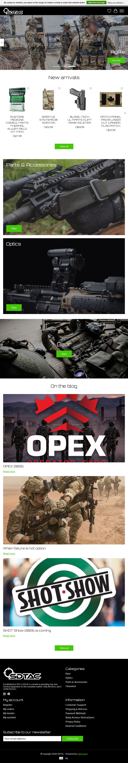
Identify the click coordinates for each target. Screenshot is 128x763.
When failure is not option (24, 548)
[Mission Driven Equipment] (13, 11)
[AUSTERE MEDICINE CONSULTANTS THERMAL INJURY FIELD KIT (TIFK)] (17, 99)
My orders (8, 709)
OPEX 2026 (13, 466)
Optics (69, 677)
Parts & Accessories (76, 681)
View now (116, 60)
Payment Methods (76, 713)
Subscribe (72, 738)
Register (7, 704)
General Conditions (76, 725)
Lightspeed (82, 754)
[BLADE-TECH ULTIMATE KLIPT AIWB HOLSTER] (80, 99)
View (64, 353)
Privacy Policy (73, 721)
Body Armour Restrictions (80, 717)
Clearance (71, 686)
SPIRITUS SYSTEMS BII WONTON (48, 119)
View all (64, 146)
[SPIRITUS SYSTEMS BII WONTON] (48, 99)
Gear (68, 673)
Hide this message (96, 3)
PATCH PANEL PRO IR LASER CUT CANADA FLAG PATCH (110, 121)
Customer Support (76, 704)
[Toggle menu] (122, 11)
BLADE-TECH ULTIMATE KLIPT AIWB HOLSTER (80, 119)
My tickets (9, 713)
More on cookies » (116, 3)
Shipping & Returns (76, 709)
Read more (9, 471)
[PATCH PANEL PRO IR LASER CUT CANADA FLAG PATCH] (111, 99)
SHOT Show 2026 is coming (27, 630)
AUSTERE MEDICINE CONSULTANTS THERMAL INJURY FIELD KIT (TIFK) (17, 124)
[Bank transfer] (61, 758)
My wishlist (9, 717)
